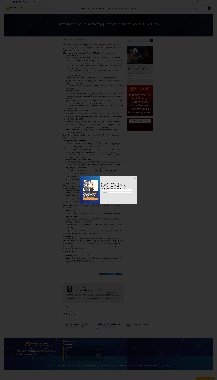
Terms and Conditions (109, 196)
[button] (135, 179)
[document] (108, 190)
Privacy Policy (103, 196)
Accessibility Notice (116, 196)
